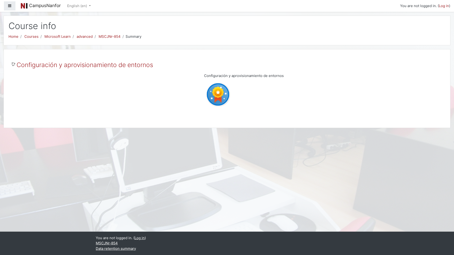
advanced (85, 36)
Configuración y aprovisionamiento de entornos (85, 64)
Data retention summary (116, 248)
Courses (31, 36)
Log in (444, 6)
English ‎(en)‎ (77, 6)
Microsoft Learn (57, 36)
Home (13, 36)
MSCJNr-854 (110, 36)
